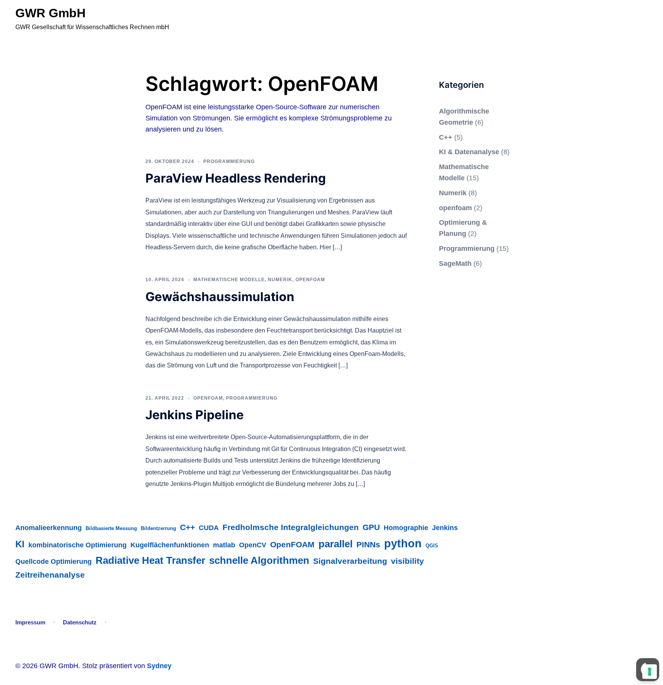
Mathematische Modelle (229, 279)
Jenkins (445, 528)
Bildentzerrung (158, 528)
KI (20, 544)
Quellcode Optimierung (53, 561)
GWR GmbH (50, 13)
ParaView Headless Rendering (235, 178)
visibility (407, 561)
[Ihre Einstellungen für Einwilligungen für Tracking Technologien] (649, 671)
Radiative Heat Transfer (150, 560)
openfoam (310, 279)
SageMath (455, 263)
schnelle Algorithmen (259, 560)
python (403, 543)
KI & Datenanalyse (469, 152)
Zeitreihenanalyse (50, 575)
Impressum (30, 622)
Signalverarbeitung (350, 561)
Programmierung (229, 161)
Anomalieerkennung (48, 528)
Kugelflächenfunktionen (169, 545)
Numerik (280, 279)
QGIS (432, 545)
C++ (445, 137)
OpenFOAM (292, 544)
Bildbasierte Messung (111, 528)
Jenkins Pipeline (194, 414)
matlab (224, 545)
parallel (335, 544)
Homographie (406, 528)
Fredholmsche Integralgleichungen (291, 527)
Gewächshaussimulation (219, 296)
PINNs (368, 544)
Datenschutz (80, 622)
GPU (371, 527)
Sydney (159, 666)
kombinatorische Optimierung (77, 545)
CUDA (209, 528)
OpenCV (252, 545)
